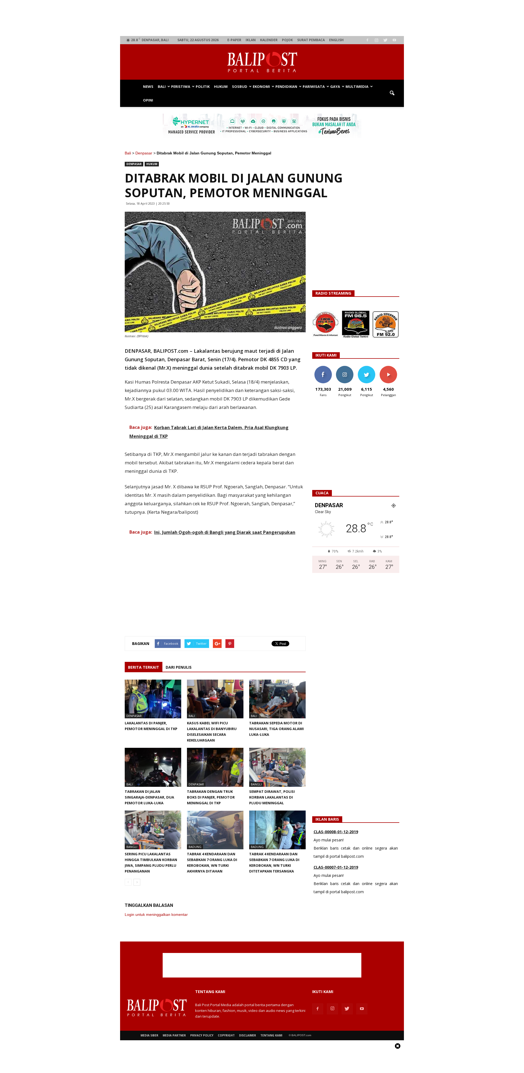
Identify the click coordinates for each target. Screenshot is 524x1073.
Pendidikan (286, 86)
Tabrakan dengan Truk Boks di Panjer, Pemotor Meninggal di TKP (211, 797)
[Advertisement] (262, 18)
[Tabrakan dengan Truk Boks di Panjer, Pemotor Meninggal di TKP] (215, 767)
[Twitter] (385, 40)
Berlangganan (390, 368)
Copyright (226, 1035)
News (148, 86)
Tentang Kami (271, 1035)
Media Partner (174, 1035)
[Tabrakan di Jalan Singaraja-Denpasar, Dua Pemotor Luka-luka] (153, 767)
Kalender (269, 40)
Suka (323, 368)
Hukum (221, 86)
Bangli (256, 784)
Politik (203, 86)
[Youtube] (394, 40)
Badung (195, 847)
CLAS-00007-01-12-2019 (336, 867)
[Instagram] (376, 40)
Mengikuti (345, 368)
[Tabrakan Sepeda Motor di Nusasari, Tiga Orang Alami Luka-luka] (277, 699)
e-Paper (234, 40)
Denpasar (143, 153)
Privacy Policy (201, 1035)
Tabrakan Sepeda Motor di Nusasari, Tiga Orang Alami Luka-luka (276, 729)
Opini (148, 100)
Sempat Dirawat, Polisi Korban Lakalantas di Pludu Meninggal (272, 797)
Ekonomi (261, 86)
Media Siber (149, 1035)
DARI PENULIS (179, 667)
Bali (162, 86)
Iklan (251, 40)
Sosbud (239, 86)
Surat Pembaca (311, 40)
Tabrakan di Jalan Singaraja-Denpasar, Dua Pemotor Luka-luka (149, 797)
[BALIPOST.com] (262, 62)
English (336, 40)
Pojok (287, 40)
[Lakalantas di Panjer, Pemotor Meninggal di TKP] (153, 699)
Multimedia (357, 86)
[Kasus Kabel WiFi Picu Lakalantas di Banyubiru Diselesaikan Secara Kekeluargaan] (215, 699)
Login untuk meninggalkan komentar (156, 914)
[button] (391, 93)
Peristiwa (180, 86)
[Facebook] (367, 40)
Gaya (335, 86)
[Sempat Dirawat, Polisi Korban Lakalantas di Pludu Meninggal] (277, 767)
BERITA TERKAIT (143, 667)
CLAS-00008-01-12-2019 (336, 831)
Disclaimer (247, 1035)
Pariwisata (314, 86)
